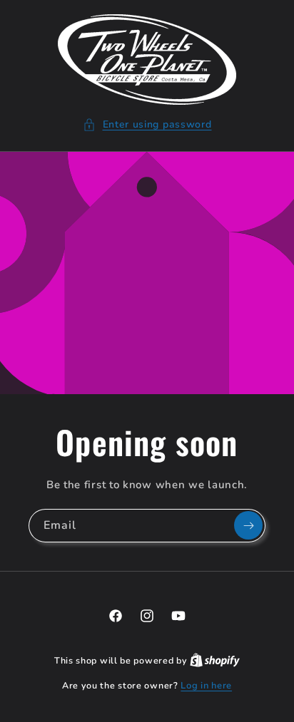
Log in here (206, 685)
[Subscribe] (248, 525)
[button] (147, 124)
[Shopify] (215, 660)
